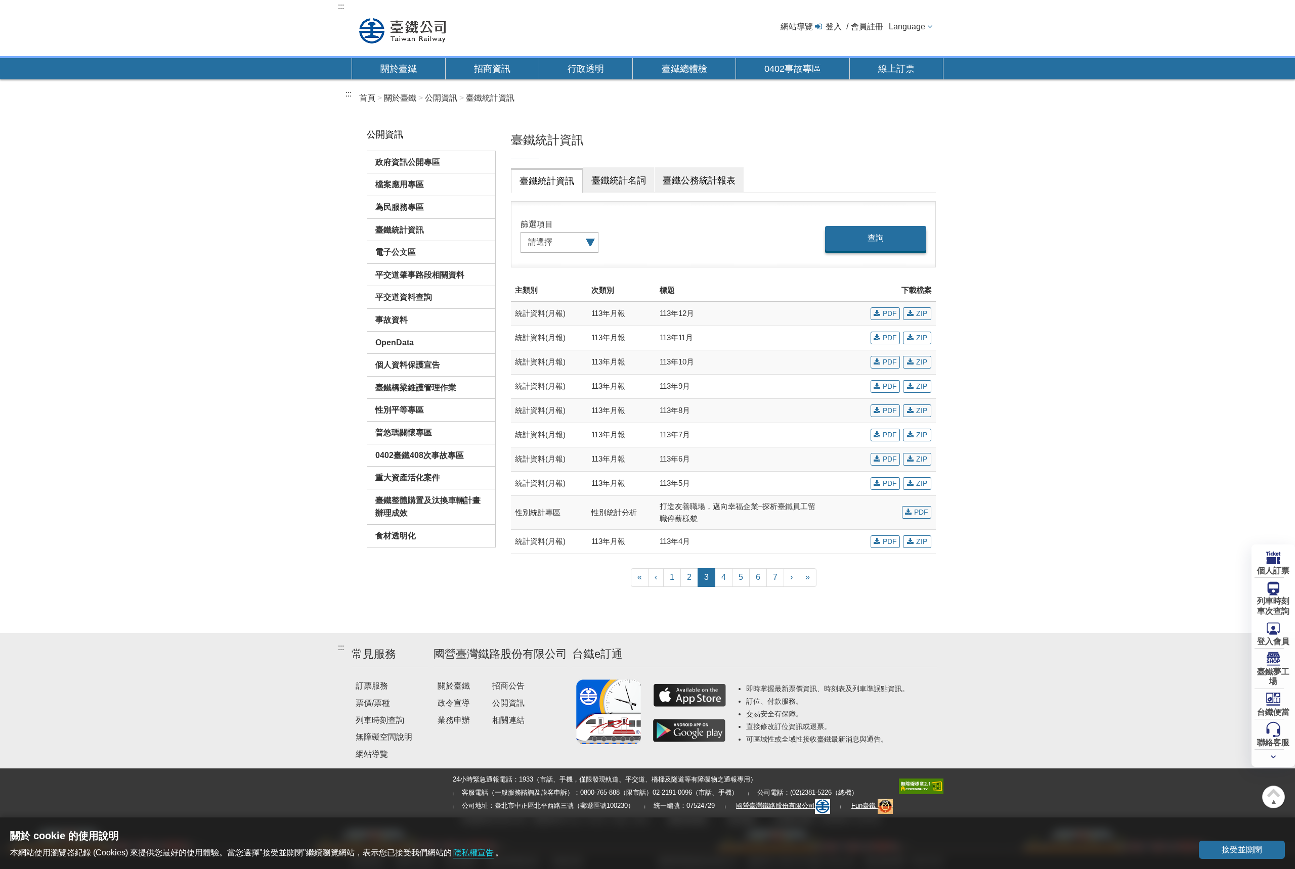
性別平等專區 (399, 409)
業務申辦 (454, 720)
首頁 (367, 98)
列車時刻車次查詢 (1273, 606)
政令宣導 (454, 703)
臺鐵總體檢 (684, 69)
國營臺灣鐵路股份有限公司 (775, 805)
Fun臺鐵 (864, 805)
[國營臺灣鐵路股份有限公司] (402, 29)
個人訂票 (1273, 570)
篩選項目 (537, 224)
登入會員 (1273, 641)
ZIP (921, 313)
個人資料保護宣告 (407, 364)
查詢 (876, 238)
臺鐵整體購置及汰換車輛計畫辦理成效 (428, 507)
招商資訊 (492, 69)
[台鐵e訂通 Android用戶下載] (689, 730)
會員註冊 (867, 26)
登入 (834, 26)
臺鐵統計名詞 (618, 180)
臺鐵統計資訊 (399, 229)
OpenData (394, 342)
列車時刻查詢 (380, 720)
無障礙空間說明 (384, 737)
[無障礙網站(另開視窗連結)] (921, 786)
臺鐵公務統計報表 (699, 180)
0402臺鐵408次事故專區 (419, 455)
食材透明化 (395, 535)
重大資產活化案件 (407, 477)
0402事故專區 (792, 69)
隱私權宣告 (473, 852)
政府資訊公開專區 (407, 162)
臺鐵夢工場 (1273, 676)
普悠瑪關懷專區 (403, 432)
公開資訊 (508, 703)
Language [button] (907, 26)
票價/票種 (373, 703)
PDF (890, 313)
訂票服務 (372, 685)
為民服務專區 (399, 207)
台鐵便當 (1273, 712)
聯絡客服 (1273, 742)
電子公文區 (395, 252)
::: (341, 6)
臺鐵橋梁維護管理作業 (415, 387)
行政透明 (586, 69)
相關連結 (508, 720)
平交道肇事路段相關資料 (419, 274)
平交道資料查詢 (403, 297)
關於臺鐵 (398, 69)
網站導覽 (797, 26)
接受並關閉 (1242, 849)
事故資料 (391, 319)
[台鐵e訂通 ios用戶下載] (689, 695)
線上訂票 (896, 69)
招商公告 (508, 685)
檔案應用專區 (399, 184)
